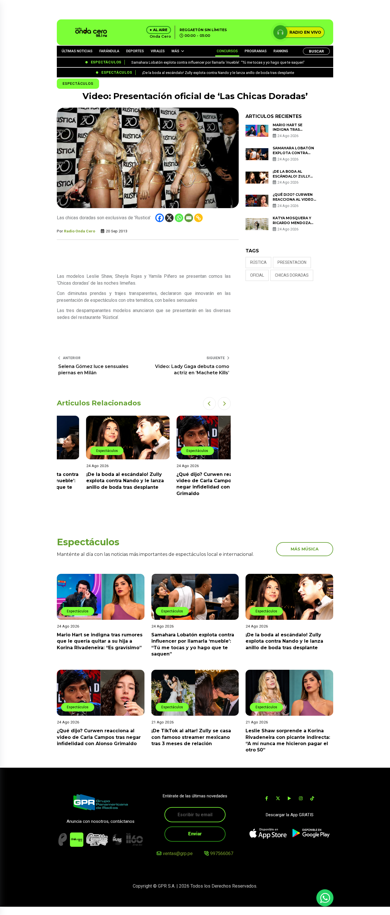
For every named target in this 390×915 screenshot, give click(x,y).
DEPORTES (135, 51)
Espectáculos (78, 83)
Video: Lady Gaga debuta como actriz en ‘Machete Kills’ (192, 369)
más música (305, 549)
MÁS (175, 51)
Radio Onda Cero (79, 231)
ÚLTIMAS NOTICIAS (77, 51)
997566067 (221, 853)
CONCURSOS (227, 51)
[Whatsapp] (179, 218)
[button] (209, 403)
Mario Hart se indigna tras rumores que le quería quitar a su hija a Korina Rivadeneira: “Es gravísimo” (99, 641)
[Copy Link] (198, 218)
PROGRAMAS (256, 51)
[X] (169, 218)
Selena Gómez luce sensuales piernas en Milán (93, 369)
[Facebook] (159, 218)
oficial (257, 275)
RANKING (281, 51)
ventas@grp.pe (178, 853)
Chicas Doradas (292, 275)
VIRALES (158, 51)
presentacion (292, 262)
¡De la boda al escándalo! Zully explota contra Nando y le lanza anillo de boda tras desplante (95, 481)
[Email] (188, 218)
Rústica (258, 262)
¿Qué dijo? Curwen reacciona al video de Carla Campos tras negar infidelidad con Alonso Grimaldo (99, 737)
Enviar (195, 833)
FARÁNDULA (109, 51)
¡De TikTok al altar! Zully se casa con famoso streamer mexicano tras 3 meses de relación (191, 737)
